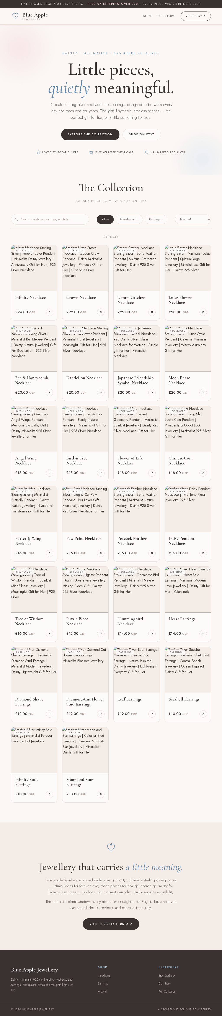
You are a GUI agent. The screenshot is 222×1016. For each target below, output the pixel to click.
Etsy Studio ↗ (167, 975)
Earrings (156, 219)
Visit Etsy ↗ (196, 16)
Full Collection (167, 991)
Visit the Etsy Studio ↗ (111, 924)
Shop (147, 16)
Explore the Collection (90, 134)
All (105, 219)
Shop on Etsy (141, 134)
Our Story (166, 16)
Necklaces (129, 219)
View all (102, 991)
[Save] (51, 251)
